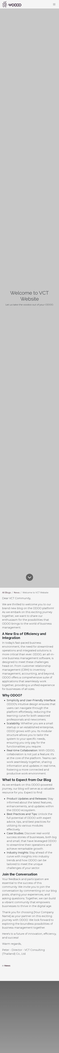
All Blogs (6, 592)
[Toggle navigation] (54, 4)
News (16, 592)
